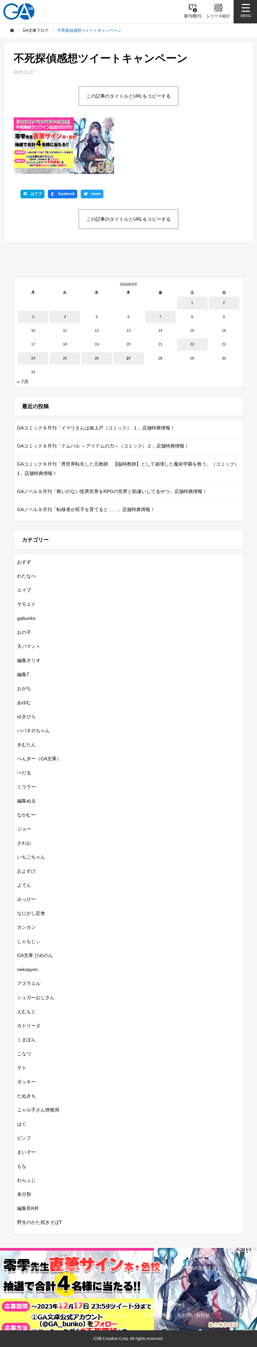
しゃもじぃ (28, 941)
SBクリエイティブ (75, 1304)
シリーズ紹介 (117, 1268)
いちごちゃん (31, 857)
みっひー (26, 899)
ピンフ (24, 1138)
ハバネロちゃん (33, 730)
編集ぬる (26, 800)
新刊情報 (35, 1268)
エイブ (24, 590)
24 (33, 358)
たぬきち (26, 1095)
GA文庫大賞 (204, 1268)
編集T (23, 674)
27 (128, 358)
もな (21, 1166)
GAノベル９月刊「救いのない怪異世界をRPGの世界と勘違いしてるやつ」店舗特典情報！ (112, 491)
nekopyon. (28, 969)
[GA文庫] (18, 11)
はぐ (21, 1124)
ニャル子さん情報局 (38, 1110)
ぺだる (24, 772)
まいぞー (26, 1152)
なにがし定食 (31, 913)
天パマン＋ (28, 646)
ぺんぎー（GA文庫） (39, 758)
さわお (24, 843)
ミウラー (26, 786)
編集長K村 (28, 1208)
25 (65, 358)
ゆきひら (26, 716)
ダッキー (26, 1081)
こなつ (24, 1053)
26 (97, 358)
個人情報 (157, 1315)
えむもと (26, 1011)
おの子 (24, 632)
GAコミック (126, 1280)
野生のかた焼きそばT (39, 1222)
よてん (24, 885)
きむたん (26, 744)
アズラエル (28, 983)
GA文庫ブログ (161, 1268)
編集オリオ (28, 660)
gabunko (26, 618)
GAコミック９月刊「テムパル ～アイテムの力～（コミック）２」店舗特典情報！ (103, 446)
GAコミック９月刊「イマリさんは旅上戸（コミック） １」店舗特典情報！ (96, 427)
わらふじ (26, 1180)
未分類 (24, 1194)
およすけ (26, 871)
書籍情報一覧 (74, 1268)
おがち (24, 688)
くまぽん (26, 1039)
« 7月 (22, 381)
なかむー (26, 814)
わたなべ (26, 576)
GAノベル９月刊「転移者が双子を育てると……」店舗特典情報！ (86, 509)
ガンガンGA (166, 1280)
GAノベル (88, 1280)
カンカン (26, 927)
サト (21, 1067)
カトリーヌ (28, 1025)
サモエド (26, 604)
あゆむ (24, 702)
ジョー (24, 829)
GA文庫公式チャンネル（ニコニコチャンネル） (82, 1315)
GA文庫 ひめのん (35, 955)
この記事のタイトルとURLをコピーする (128, 96)
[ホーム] (12, 30)
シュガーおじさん (36, 997)
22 (192, 344)
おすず (24, 562)
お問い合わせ (196, 1315)
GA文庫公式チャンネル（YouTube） (147, 1304)
